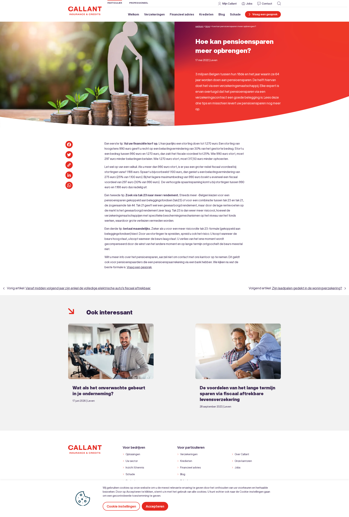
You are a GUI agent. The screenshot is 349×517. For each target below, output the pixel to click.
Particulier (114, 3)
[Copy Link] (69, 165)
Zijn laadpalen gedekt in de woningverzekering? (307, 288)
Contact (267, 3)
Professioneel (138, 3)
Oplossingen (133, 454)
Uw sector (132, 461)
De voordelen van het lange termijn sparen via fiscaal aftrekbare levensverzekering (237, 394)
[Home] (85, 10)
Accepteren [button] (155, 506)
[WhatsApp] (69, 185)
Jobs (249, 3)
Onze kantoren (243, 461)
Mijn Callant (229, 3)
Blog (221, 14)
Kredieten (206, 14)
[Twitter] (69, 154)
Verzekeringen (154, 14)
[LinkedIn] (69, 175)
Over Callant (242, 454)
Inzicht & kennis (135, 467)
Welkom (133, 14)
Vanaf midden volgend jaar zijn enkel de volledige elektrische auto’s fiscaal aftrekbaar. (88, 288)
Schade (235, 14)
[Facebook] (69, 144)
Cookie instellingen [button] (121, 506)
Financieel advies (182, 14)
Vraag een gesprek (139, 267)
